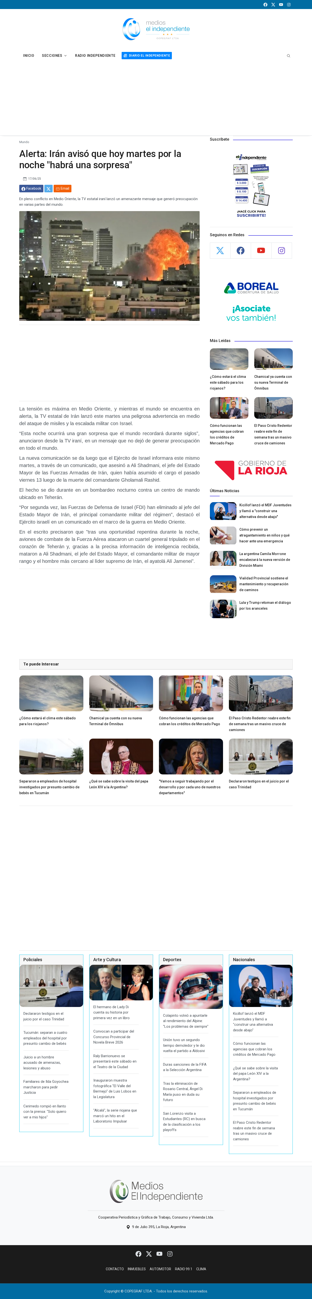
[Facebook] (139, 1254)
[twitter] (273, 4)
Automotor (160, 1269)
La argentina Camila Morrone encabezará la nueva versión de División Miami (264, 559)
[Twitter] (149, 1254)
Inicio (28, 56)
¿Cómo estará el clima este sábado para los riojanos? (228, 382)
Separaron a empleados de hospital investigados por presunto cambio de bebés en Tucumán (49, 787)
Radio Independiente (95, 56)
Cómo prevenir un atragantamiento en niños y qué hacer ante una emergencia (264, 535)
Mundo (24, 142)
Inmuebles (137, 1269)
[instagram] (289, 4)
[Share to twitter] (48, 188)
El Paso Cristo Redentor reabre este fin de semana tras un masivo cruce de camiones (260, 724)
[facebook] (265, 4)
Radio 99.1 (183, 1269)
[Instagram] (170, 1254)
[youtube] (281, 4)
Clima (201, 1269)
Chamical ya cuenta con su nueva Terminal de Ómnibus (273, 382)
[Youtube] (159, 1254)
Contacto (115, 1269)
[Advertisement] (156, 99)
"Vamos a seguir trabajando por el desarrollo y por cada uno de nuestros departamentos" (190, 787)
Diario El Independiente (149, 55)
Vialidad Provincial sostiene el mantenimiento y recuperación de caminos (263, 584)
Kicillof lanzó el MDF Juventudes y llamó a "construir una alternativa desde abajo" (265, 511)
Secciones (52, 56)
